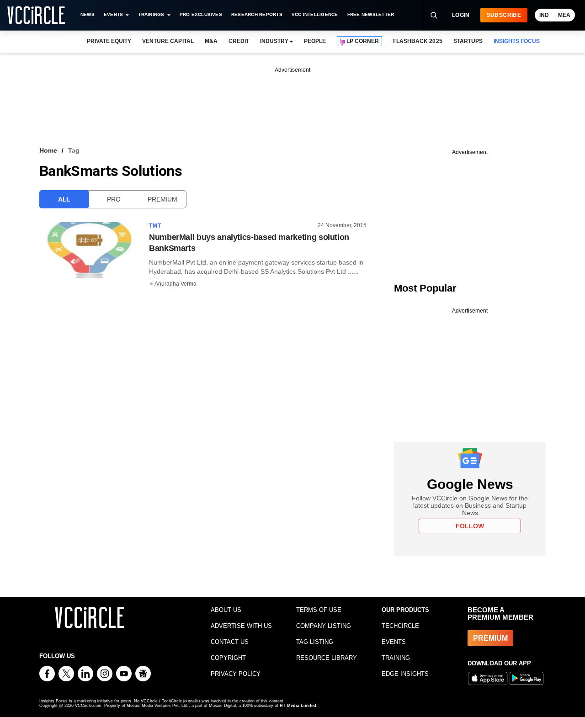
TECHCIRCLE (400, 625)
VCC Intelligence (315, 14)
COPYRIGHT (228, 657)
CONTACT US (230, 641)
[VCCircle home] (36, 15)
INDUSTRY (274, 41)
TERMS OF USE (318, 609)
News (87, 14)
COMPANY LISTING (323, 625)
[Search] (434, 15)
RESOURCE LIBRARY (326, 657)
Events (113, 14)
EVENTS (394, 641)
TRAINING (396, 657)
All (64, 199)
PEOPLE (315, 41)
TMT (155, 226)
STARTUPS (468, 41)
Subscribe (504, 15)
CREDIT (239, 41)
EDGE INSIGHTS (405, 673)
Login (461, 15)
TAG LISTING (314, 641)
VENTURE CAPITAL (167, 41)
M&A (211, 41)
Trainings (151, 14)
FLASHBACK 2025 (417, 41)
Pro (113, 199)
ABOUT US (226, 609)
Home (48, 150)
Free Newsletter (370, 14)
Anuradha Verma (175, 284)
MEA (564, 15)
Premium (162, 199)
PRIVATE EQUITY (109, 41)
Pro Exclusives (201, 14)
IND (544, 15)
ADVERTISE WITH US (241, 625)
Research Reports (256, 14)
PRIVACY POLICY (236, 673)
